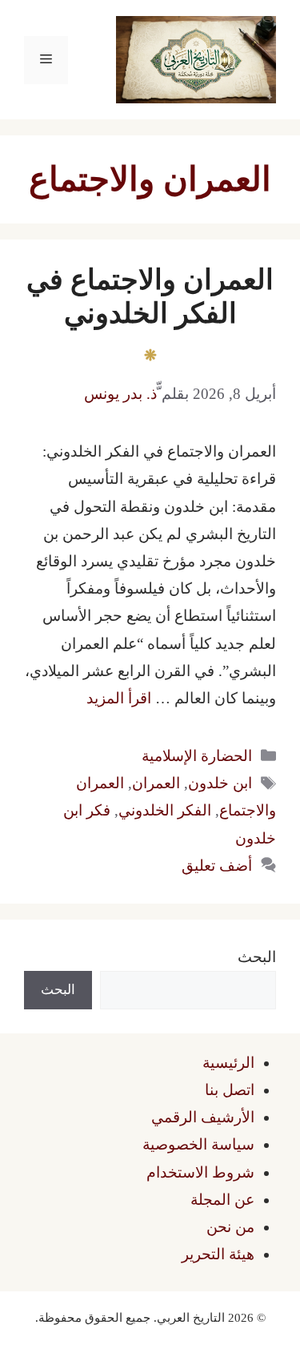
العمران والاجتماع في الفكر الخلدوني (150, 296)
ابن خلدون (220, 783)
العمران (156, 783)
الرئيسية (228, 1062)
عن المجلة (222, 1199)
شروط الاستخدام (200, 1172)
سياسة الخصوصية (198, 1144)
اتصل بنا (229, 1089)
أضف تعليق (217, 865)
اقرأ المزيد (118, 698)
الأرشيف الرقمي (202, 1117)
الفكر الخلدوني (164, 810)
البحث (257, 956)
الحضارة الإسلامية (197, 755)
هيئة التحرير (218, 1254)
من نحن (230, 1226)
